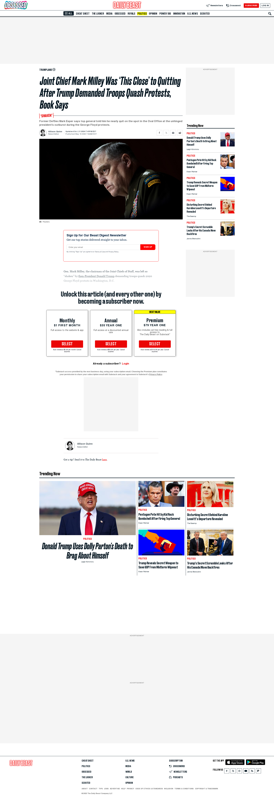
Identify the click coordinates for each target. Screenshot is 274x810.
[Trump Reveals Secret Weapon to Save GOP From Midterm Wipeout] (227, 190)
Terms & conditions (184, 789)
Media (109, 13)
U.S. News (192, 13)
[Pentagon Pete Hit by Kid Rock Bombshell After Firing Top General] (227, 168)
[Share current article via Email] (173, 133)
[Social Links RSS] (252, 771)
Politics (142, 13)
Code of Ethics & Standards (149, 789)
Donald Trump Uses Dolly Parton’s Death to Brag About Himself (87, 550)
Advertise (115, 789)
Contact (93, 789)
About (85, 789)
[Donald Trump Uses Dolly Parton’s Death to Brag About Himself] (227, 145)
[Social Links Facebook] (226, 771)
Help (123, 789)
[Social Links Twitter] (233, 771)
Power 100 (165, 13)
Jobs (106, 789)
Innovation (179, 13)
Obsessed (120, 13)
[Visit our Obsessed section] (26, 5)
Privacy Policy (113, 252)
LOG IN (265, 5)
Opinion (153, 13)
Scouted (205, 13)
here (104, 459)
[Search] (269, 13)
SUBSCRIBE (251, 5)
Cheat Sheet (83, 13)
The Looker (98, 13)
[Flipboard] (258, 771)
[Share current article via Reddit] (180, 133)
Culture (129, 777)
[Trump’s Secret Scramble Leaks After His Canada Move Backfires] (227, 235)
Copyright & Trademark (206, 789)
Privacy (130, 789)
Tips (101, 789)
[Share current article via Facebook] (159, 133)
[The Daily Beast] (127, 5)
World (128, 772)
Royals (131, 13)
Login (125, 363)
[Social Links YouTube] (245, 771)
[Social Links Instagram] (239, 771)
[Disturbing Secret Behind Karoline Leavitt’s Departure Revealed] (227, 212)
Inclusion (168, 789)
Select (67, 344)
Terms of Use (100, 252)
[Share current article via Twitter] (166, 133)
